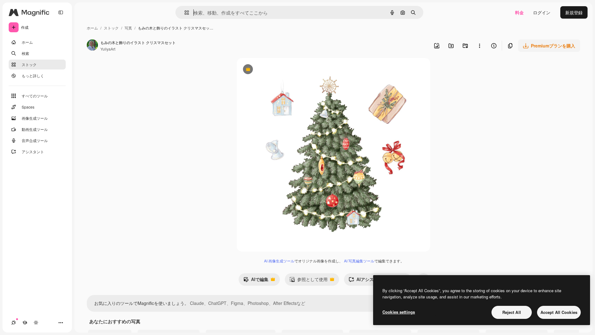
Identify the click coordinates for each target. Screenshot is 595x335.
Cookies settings (398, 312)
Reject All (511, 312)
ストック (111, 27)
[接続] (14, 323)
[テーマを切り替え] (36, 323)
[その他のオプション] (479, 45)
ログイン (541, 12)
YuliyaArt (107, 48)
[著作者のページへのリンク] (92, 45)
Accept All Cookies (558, 312)
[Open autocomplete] (184, 12)
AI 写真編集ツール (359, 260)
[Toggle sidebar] (61, 12)
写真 (128, 27)
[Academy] (25, 323)
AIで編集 (255, 280)
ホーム (92, 27)
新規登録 (574, 12)
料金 (519, 12)
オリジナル (279, 70)
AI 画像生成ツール (279, 260)
